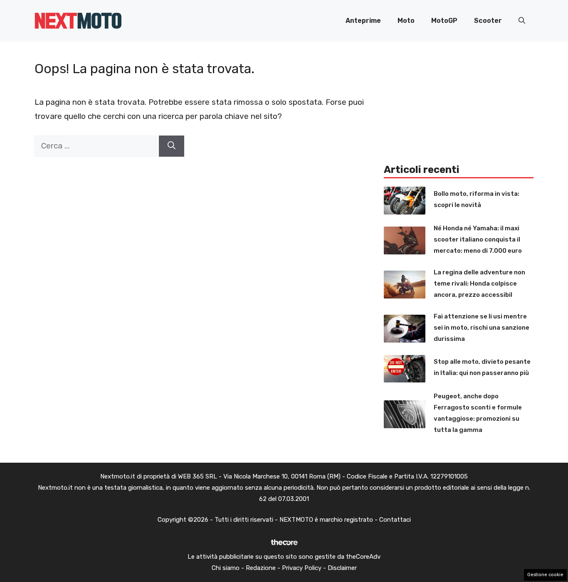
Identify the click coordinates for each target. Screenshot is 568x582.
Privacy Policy (301, 568)
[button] (521, 20)
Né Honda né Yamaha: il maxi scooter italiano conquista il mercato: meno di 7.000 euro (478, 239)
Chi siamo (226, 568)
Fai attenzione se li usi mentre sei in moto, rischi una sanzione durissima (481, 328)
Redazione (261, 568)
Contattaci (395, 519)
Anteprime (363, 21)
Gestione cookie (545, 574)
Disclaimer (342, 568)
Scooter (488, 21)
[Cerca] (171, 146)
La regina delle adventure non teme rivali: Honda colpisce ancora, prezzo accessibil (479, 283)
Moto (406, 21)
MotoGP (444, 21)
